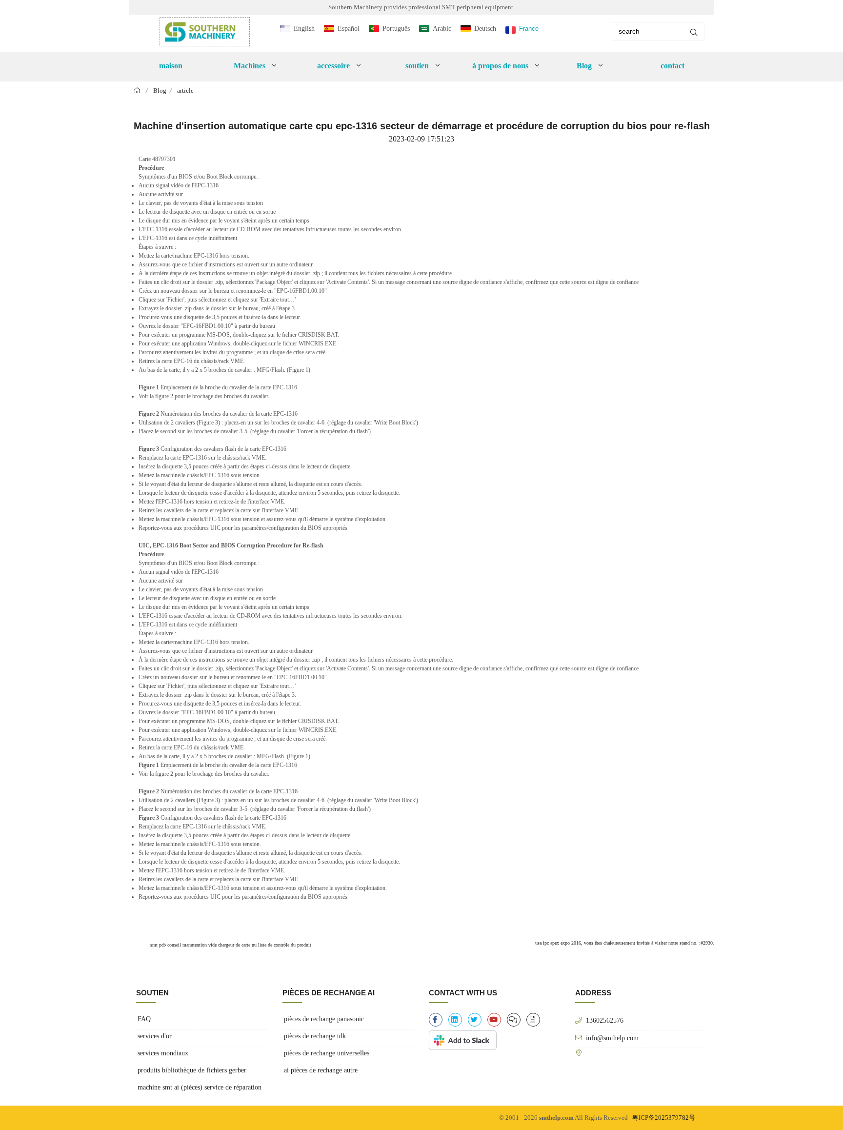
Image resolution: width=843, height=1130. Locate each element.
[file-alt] (533, 1020)
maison (170, 65)
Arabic (442, 28)
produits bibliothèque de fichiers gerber (192, 1070)
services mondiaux (163, 1053)
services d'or (155, 1036)
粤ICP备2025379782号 (663, 1117)
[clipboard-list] (514, 1020)
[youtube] (494, 1020)
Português (396, 28)
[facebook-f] (435, 1020)
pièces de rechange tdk (315, 1036)
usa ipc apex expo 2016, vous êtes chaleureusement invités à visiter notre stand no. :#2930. (624, 943)
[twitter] (475, 1020)
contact (672, 65)
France (529, 28)
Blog (159, 90)
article (185, 90)
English (304, 28)
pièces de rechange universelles (326, 1053)
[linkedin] (455, 1020)
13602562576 (604, 1020)
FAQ (144, 1019)
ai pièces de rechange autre (321, 1070)
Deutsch (485, 28)
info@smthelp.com (612, 1037)
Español (349, 28)
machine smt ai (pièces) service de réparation (199, 1087)
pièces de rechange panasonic (324, 1019)
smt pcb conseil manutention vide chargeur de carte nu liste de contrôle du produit (230, 945)
